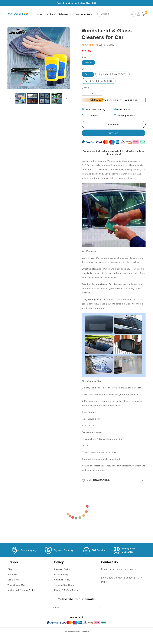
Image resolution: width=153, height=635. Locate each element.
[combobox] (116, 14)
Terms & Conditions (64, 585)
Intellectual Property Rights (21, 590)
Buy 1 (88, 74)
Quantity (85, 88)
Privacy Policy (61, 574)
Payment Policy (62, 569)
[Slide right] (66, 98)
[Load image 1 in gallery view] (20, 98)
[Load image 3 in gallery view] (44, 98)
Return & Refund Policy (66, 590)
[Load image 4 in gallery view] (56, 98)
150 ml (88, 62)
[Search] (132, 13)
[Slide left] (10, 98)
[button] (64, 14)
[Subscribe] (100, 607)
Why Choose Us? (16, 585)
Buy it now (114, 132)
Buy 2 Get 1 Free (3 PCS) (112, 74)
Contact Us (13, 580)
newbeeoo (85, 631)
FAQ (9, 569)
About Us (12, 574)
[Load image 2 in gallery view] (32, 98)
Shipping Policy (62, 580)
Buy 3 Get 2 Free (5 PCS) (99, 81)
